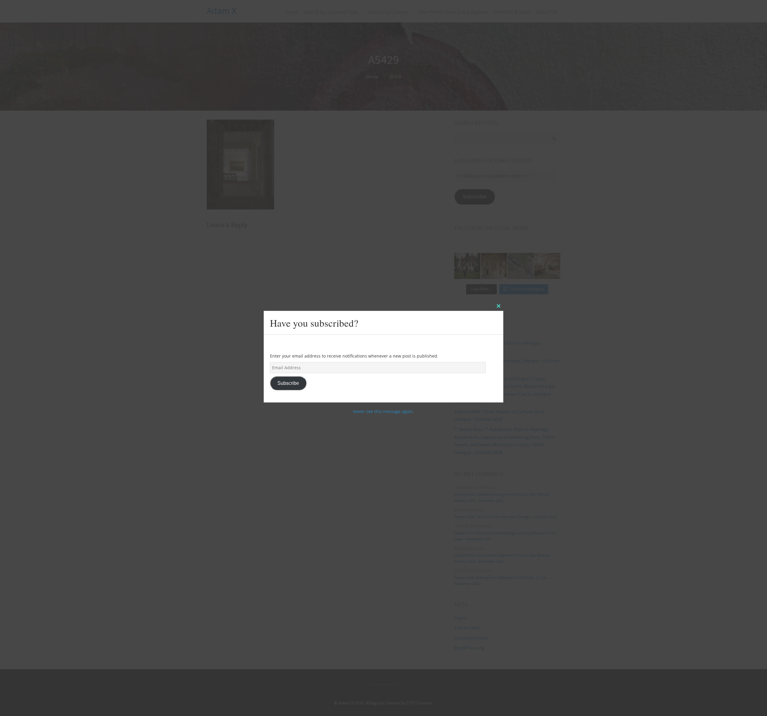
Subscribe (288, 383)
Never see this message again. (383, 411)
